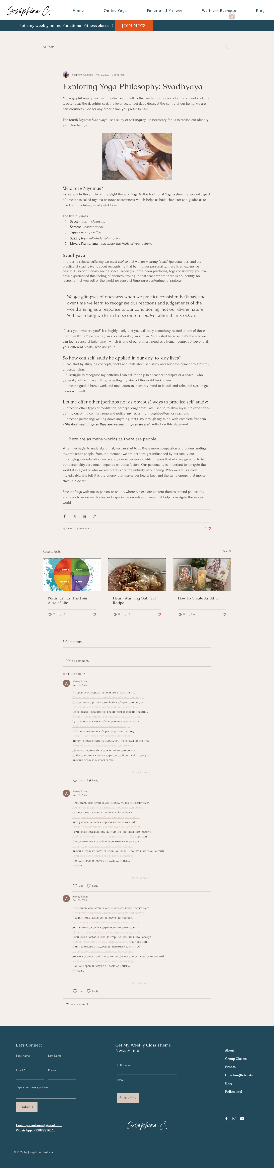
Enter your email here (82, 581)
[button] (210, 542)
